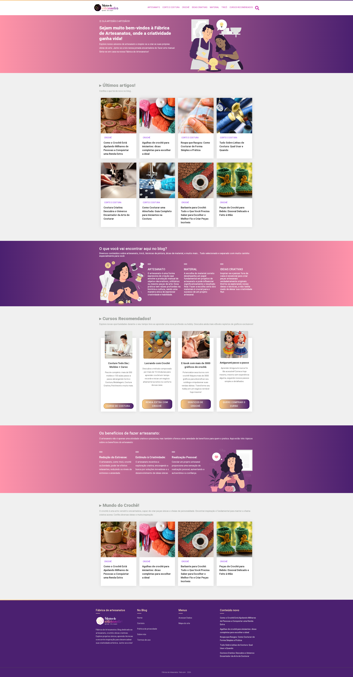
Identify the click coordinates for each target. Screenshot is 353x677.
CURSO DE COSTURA (118, 406)
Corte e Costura (190, 138)
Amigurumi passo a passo (234, 362)
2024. (189, 672)
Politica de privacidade (147, 629)
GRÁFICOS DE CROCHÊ (195, 404)
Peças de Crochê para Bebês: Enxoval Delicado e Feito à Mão (234, 211)
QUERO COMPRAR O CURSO (234, 404)
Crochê (108, 138)
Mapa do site (184, 623)
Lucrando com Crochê (157, 363)
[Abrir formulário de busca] (257, 7)
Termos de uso (144, 640)
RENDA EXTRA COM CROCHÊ (157, 404)
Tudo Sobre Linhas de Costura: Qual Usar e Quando (231, 146)
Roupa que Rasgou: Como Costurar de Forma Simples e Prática (195, 146)
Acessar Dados (185, 618)
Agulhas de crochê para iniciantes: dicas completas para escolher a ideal (238, 631)
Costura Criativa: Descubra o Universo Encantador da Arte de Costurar (237, 654)
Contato (141, 623)
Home (139, 618)
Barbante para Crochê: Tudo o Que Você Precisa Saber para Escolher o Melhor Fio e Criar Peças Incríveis (195, 215)
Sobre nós (141, 634)
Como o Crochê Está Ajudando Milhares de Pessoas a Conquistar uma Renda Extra (238, 621)
